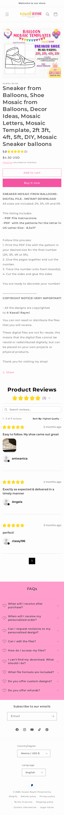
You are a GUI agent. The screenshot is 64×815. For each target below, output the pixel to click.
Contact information (25, 807)
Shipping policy (45, 802)
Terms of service (23, 802)
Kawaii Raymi (29, 792)
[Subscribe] (53, 716)
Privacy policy (47, 796)
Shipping (7, 162)
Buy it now (32, 183)
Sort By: (37, 418)
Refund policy (28, 796)
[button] (7, 14)
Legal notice (47, 807)
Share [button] (10, 372)
